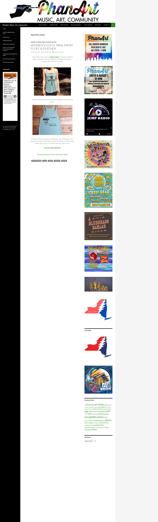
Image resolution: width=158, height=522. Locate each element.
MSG (108, 411)
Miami (94, 411)
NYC (85, 414)
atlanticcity (107, 405)
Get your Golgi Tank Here (52, 147)
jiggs (86, 411)
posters (100, 417)
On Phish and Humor (8, 62)
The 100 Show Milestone (9, 59)
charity (95, 407)
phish (106, 414)
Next (15, 96)
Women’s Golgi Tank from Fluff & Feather (52, 46)
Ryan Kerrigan (88, 420)
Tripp (106, 427)
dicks (103, 407)
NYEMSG (101, 414)
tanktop (57, 160)
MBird (91, 411)
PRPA (106, 417)
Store (4, 28)
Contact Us (107, 25)
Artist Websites (88, 25)
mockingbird (101, 411)
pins (86, 416)
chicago (99, 407)
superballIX (99, 427)
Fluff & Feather (54, 57)
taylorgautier (46, 52)
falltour (95, 409)
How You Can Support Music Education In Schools (9, 49)
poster (93, 416)
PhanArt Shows (53, 25)
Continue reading (9, 109)
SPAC (86, 423)
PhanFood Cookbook (9, 44)
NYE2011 (94, 414)
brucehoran (90, 407)
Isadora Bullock (107, 409)
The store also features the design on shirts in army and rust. (52, 154)
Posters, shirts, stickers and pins (46, 42)
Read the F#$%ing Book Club (9, 33)
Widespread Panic (7, 40)
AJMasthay (89, 405)
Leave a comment (59, 52)
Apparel (33, 42)
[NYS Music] (98, 347)
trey (103, 427)
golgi (44, 160)
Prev (5, 96)
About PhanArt (43, 25)
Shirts (50, 160)
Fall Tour (90, 409)
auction (86, 407)
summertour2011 (90, 427)
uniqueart (87, 430)
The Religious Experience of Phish (10, 54)
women (64, 160)
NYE (89, 414)
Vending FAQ (98, 25)
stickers (90, 423)
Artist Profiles (64, 25)
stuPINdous (96, 423)
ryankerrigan (97, 421)
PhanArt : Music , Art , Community (15, 25)
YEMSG (94, 430)
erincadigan (108, 407)
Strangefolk (6, 37)
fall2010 (86, 409)
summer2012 (88, 425)
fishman (100, 409)
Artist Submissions (76, 25)
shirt (103, 420)
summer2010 (103, 423)
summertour (98, 425)
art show (99, 404)
